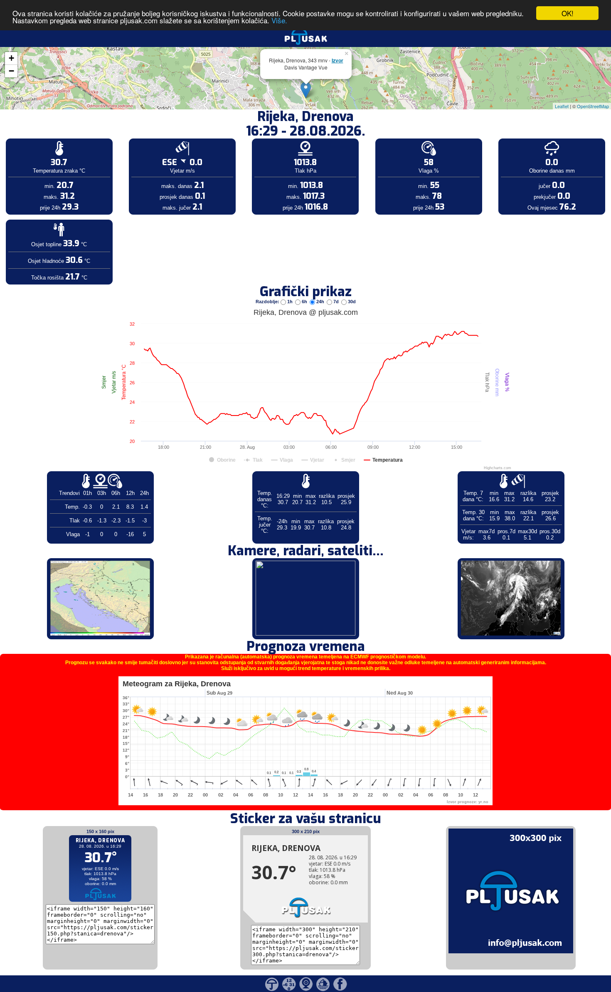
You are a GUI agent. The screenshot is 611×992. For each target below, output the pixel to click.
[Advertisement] (63, 136)
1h (290, 301)
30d (351, 301)
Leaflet (562, 106)
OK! (568, 13)
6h (304, 301)
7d (336, 301)
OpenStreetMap (593, 106)
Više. (279, 20)
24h (320, 301)
